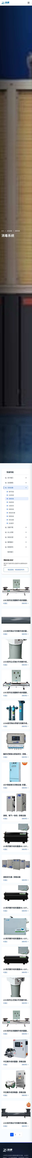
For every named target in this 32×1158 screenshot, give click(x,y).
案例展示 (10, 542)
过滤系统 (11, 495)
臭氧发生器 (12, 512)
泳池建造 (10, 483)
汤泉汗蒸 (10, 527)
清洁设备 (11, 519)
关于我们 (10, 478)
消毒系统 (11, 498)
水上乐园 (10, 532)
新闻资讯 (10, 547)
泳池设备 (9, 231)
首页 (2, 231)
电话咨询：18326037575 (16, 570)
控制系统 (11, 509)
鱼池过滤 (10, 537)
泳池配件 (11, 523)
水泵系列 (11, 505)
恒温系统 (11, 502)
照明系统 (11, 516)
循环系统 (11, 491)
